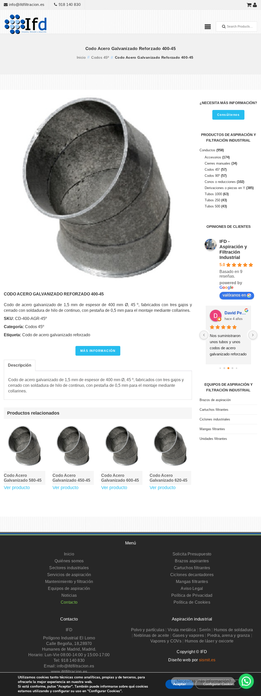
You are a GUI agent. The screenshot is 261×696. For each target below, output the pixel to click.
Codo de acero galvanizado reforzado (56, 335)
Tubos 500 (212, 206)
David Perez (236, 313)
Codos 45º (100, 57)
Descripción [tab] (19, 365)
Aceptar (179, 684)
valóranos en (234, 295)
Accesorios (213, 157)
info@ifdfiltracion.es (26, 4)
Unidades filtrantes (213, 439)
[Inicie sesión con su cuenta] (255, 5)
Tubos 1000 (213, 194)
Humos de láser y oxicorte (209, 641)
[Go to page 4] (232, 368)
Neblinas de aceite (151, 635)
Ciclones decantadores (192, 575)
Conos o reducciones (220, 182)
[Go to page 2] (224, 368)
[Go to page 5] (236, 368)
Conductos (207, 150)
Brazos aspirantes (192, 561)
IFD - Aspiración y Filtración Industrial (233, 249)
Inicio (81, 57)
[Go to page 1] (220, 368)
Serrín (205, 630)
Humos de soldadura (233, 630)
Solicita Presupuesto (192, 554)
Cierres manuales (217, 163)
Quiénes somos (69, 561)
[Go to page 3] (228, 368)
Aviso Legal (192, 588)
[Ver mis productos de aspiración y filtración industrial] (249, 5)
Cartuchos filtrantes (214, 410)
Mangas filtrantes (212, 429)
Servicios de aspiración (69, 575)
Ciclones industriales (215, 419)
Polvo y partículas (147, 630)
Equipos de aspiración (69, 588)
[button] (246, 681)
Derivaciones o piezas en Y (225, 188)
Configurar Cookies (218, 684)
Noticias (69, 595)
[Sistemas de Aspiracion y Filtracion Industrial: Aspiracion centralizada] (25, 24)
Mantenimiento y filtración (69, 581)
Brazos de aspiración (215, 400)
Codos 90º (212, 176)
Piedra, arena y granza (228, 635)
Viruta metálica (182, 630)
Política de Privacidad (192, 595)
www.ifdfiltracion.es (69, 671)
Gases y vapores (188, 635)
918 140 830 (69, 4)
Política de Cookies (192, 602)
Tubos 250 (212, 200)
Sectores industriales (69, 568)
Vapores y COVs (165, 641)
